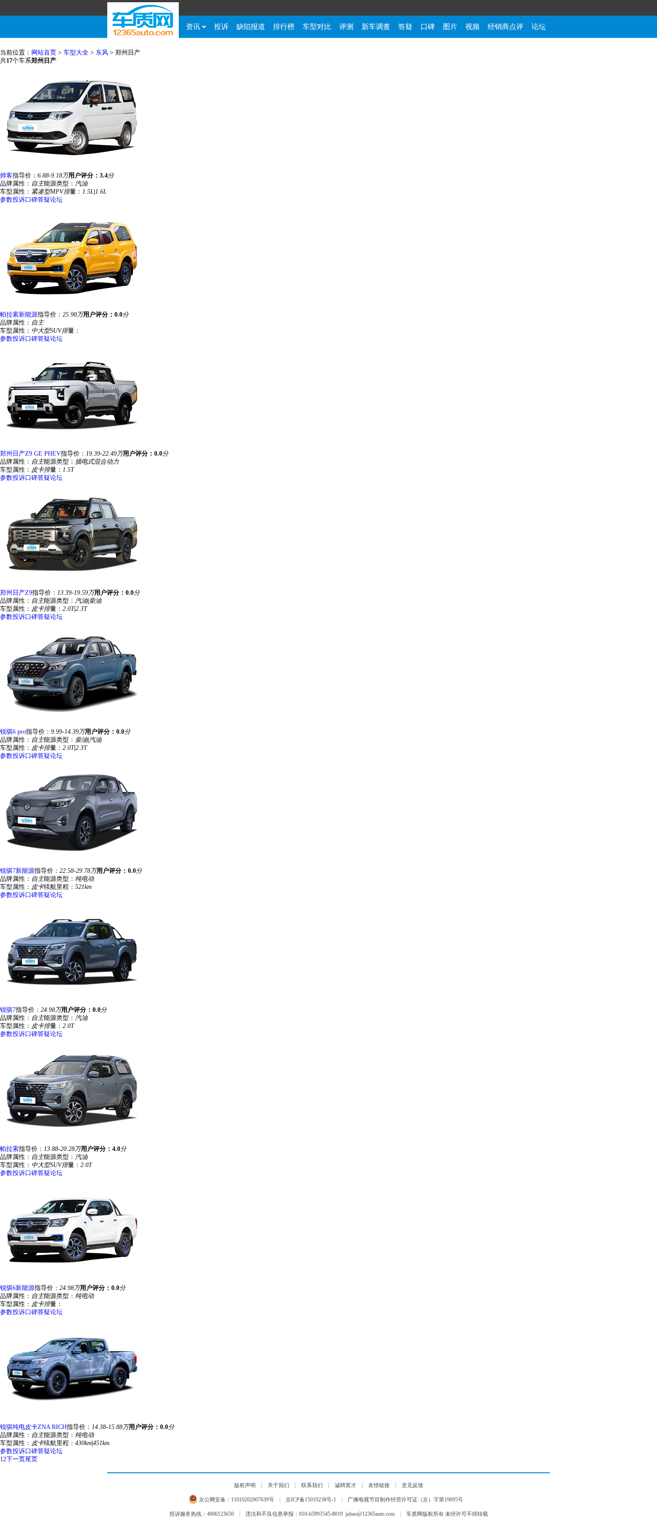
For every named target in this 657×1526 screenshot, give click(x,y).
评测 (346, 26)
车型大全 (75, 52)
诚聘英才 (345, 1485)
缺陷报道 (250, 26)
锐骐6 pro (13, 731)
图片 (450, 26)
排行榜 (284, 26)
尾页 (31, 1459)
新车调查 (376, 26)
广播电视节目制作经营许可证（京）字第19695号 (405, 1499)
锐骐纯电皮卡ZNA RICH (33, 1427)
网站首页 (43, 52)
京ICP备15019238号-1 (311, 1499)
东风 (102, 52)
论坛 (538, 26)
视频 (472, 26)
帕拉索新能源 (19, 314)
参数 (6, 199)
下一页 (15, 1459)
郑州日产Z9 (16, 592)
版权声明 (245, 1485)
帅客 (6, 175)
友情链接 (379, 1485)
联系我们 (312, 1485)
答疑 (405, 26)
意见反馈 (412, 1485)
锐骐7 (8, 1009)
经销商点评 (505, 26)
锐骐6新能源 (17, 1288)
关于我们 (278, 1485)
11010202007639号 (252, 1499)
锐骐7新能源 (17, 870)
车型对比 (317, 26)
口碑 (428, 26)
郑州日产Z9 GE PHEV (30, 453)
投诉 (221, 26)
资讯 (193, 26)
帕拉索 (9, 1149)
